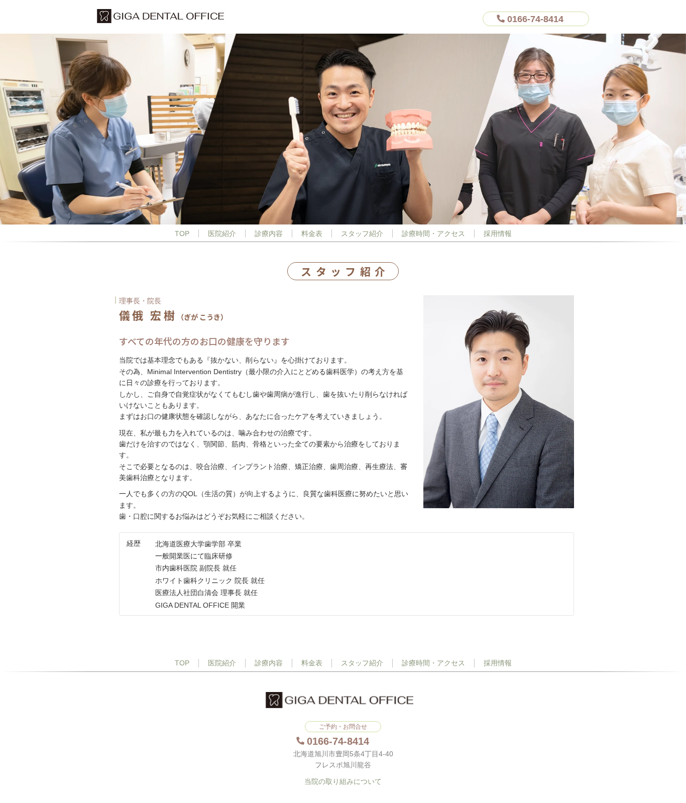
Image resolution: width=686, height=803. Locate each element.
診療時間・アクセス (433, 234)
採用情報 (498, 234)
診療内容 (269, 234)
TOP (182, 234)
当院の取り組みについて (343, 781)
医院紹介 (222, 234)
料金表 (311, 234)
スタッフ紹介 (362, 234)
